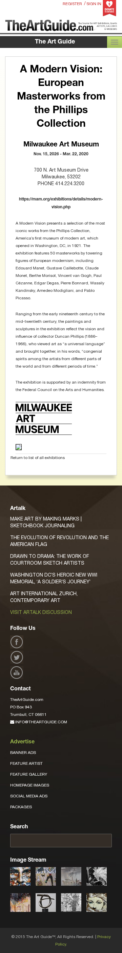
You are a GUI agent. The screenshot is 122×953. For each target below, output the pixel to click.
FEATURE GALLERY (28, 774)
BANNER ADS (23, 752)
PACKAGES (21, 807)
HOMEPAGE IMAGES (29, 785)
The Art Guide (55, 42)
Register (72, 3)
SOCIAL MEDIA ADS (28, 796)
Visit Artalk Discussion (41, 612)
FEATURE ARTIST (26, 763)
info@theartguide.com (40, 722)
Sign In (93, 3)
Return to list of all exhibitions (38, 457)
